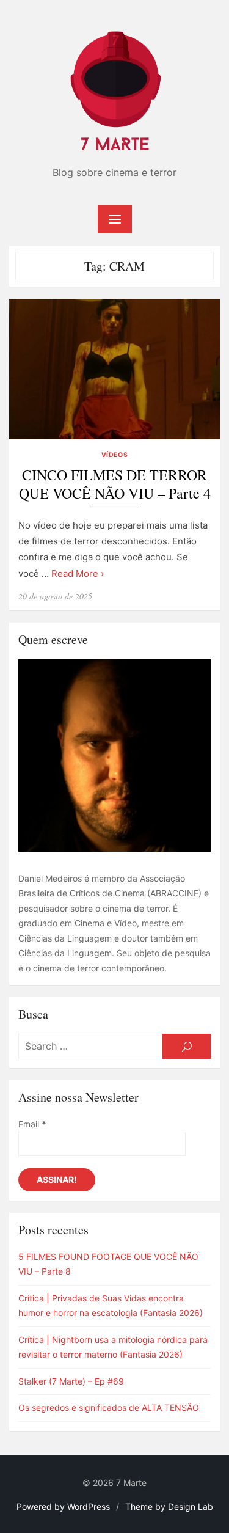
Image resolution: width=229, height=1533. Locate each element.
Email (32, 1124)
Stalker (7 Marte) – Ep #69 (71, 1381)
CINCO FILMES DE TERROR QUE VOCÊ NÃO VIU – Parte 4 (115, 484)
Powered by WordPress (63, 1506)
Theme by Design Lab (169, 1506)
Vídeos (114, 455)
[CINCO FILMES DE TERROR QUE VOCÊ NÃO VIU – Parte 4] (114, 369)
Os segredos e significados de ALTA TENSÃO (108, 1407)
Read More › (77, 573)
